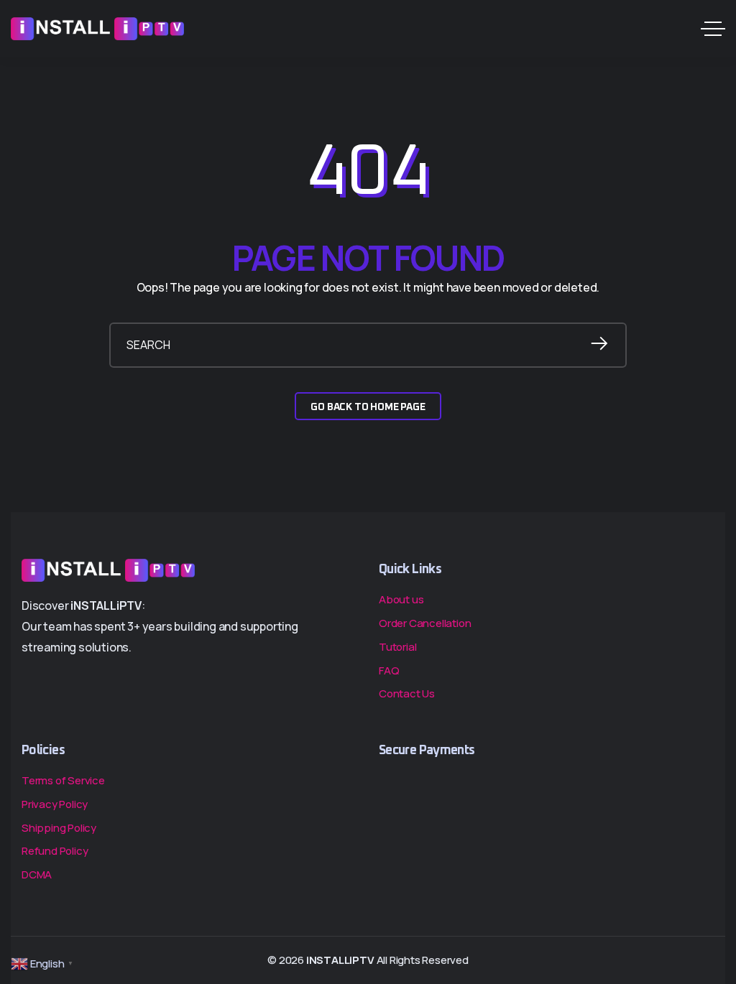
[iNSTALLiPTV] (97, 28)
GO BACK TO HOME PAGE (367, 407)
